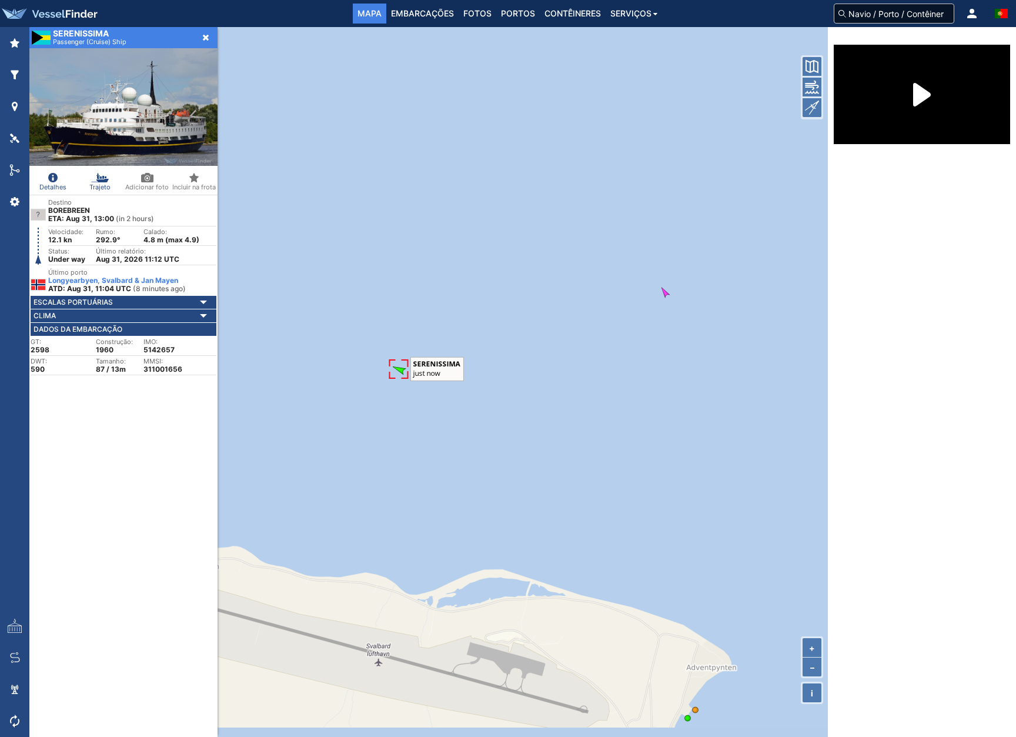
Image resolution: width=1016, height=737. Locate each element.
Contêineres (572, 13)
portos (518, 13)
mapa (369, 13)
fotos (477, 13)
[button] (972, 13)
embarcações (422, 13)
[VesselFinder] (49, 13)
